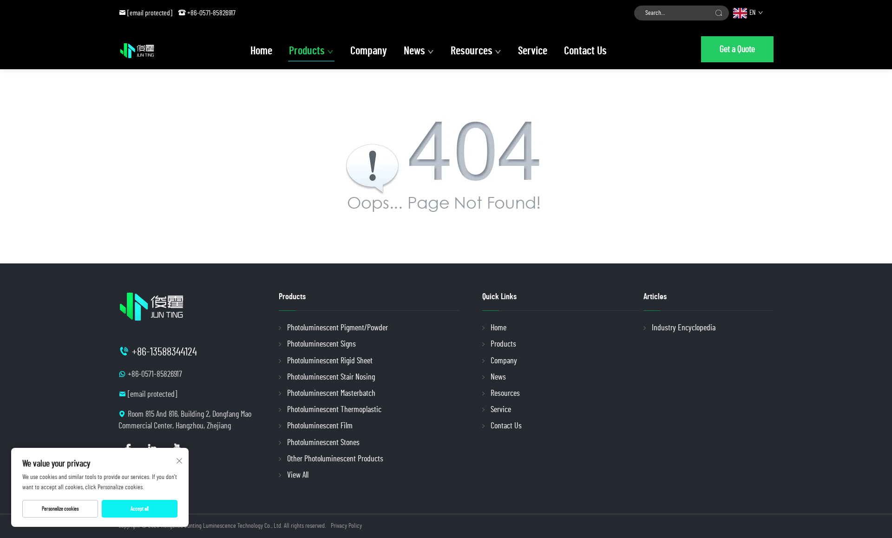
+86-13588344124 (164, 352)
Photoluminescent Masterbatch (331, 393)
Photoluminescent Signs (321, 344)
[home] (137, 50)
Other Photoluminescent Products (335, 459)
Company (368, 51)
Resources (471, 51)
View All (297, 475)
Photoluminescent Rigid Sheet (330, 361)
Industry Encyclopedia (683, 328)
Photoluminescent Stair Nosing (331, 377)
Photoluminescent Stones (323, 443)
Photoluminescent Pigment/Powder (337, 328)
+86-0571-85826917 (211, 13)
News (414, 51)
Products (307, 51)
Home (261, 51)
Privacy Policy (346, 526)
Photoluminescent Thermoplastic (334, 410)
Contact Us (585, 51)
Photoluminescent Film (320, 426)
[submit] (718, 13)
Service (532, 51)
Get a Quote (737, 49)
